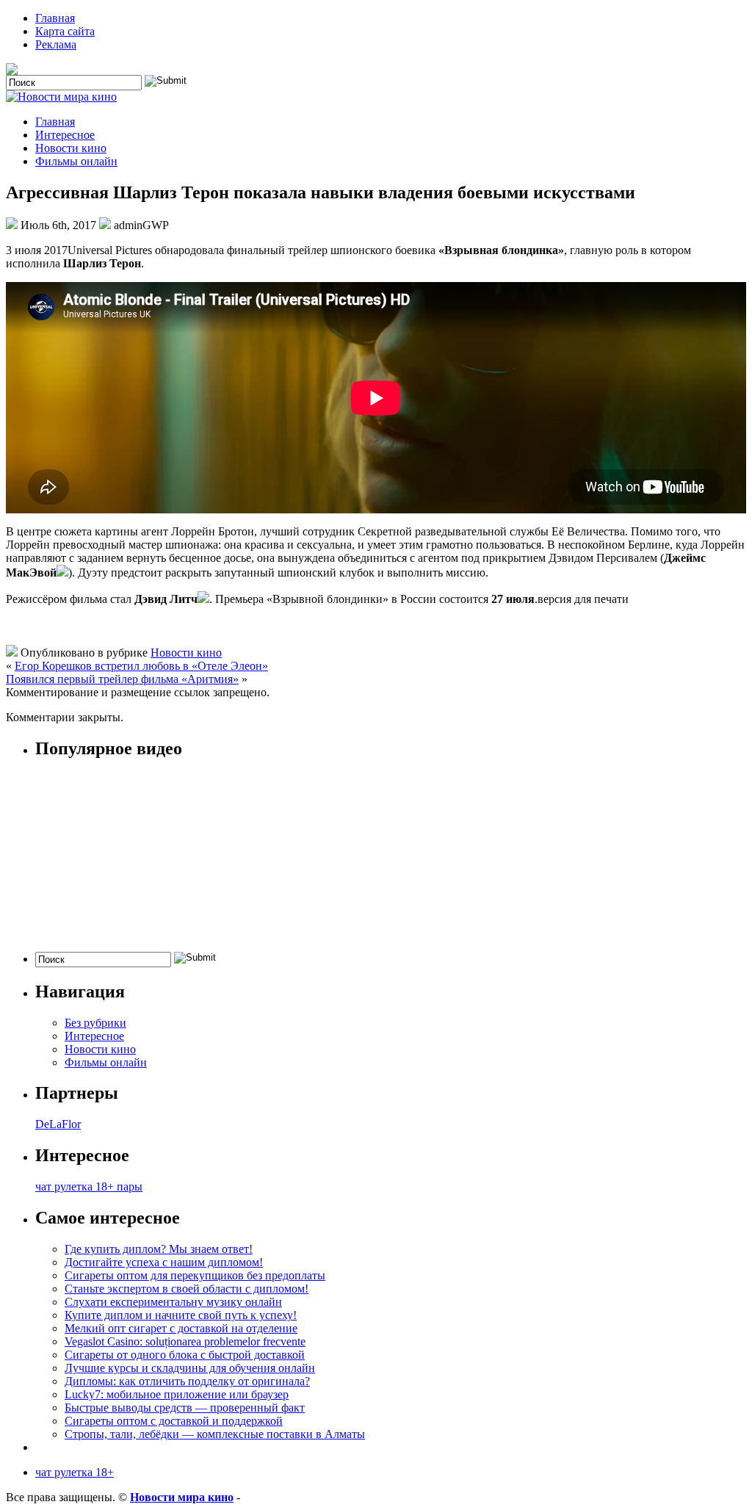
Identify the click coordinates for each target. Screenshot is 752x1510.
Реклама (55, 44)
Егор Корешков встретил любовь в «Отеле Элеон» (141, 666)
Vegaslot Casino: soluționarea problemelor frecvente (185, 1341)
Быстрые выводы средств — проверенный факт (185, 1407)
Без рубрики (95, 1022)
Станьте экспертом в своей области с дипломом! (186, 1288)
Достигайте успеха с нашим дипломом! (164, 1262)
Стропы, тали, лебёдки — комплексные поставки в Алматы (215, 1434)
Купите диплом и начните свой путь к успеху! (181, 1315)
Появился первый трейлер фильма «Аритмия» (122, 679)
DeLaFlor (58, 1124)
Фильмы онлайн (76, 161)
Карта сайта (65, 31)
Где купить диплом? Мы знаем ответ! (159, 1249)
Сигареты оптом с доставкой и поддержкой (174, 1421)
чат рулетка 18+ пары (88, 1186)
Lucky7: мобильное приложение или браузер (177, 1394)
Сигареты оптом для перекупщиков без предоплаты (195, 1275)
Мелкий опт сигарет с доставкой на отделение (181, 1328)
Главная (55, 18)
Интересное (65, 135)
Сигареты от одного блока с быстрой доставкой (185, 1354)
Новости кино (70, 148)
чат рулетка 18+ (74, 1472)
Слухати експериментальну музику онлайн (173, 1302)
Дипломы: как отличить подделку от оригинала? (187, 1381)
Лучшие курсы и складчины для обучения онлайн (190, 1368)
